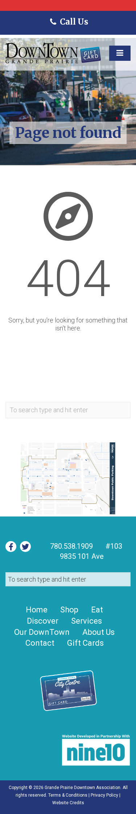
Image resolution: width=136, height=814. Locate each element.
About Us (98, 632)
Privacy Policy (104, 795)
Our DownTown (42, 632)
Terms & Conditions (67, 795)
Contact (39, 643)
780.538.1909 (71, 546)
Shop (69, 609)
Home (37, 609)
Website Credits (68, 802)
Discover (42, 620)
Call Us (73, 22)
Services (86, 620)
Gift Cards (85, 643)
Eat (97, 609)
